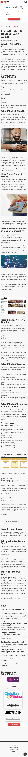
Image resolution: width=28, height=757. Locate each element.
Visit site (14, 19)
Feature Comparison (14, 747)
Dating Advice (14, 749)
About (14, 755)
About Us (14, 751)
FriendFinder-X (14, 724)
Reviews (14, 745)
